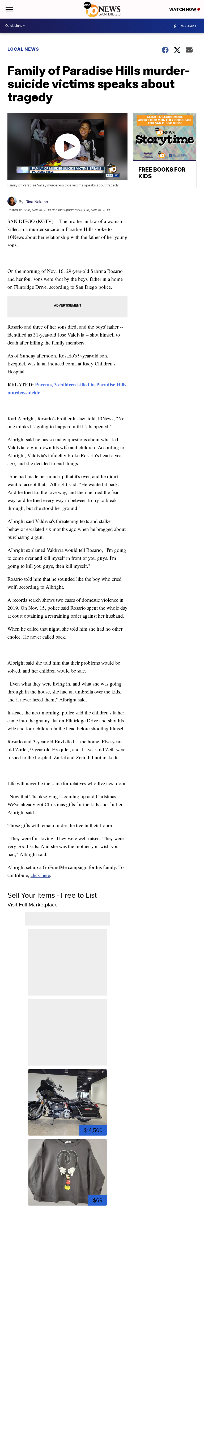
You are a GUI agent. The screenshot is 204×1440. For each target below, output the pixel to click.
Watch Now (183, 9)
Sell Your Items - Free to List (52, 895)
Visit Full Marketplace (32, 905)
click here (40, 875)
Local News (23, 49)
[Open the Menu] (9, 9)
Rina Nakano (37, 201)
